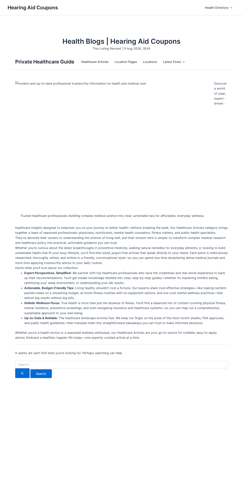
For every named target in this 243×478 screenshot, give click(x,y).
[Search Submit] (22, 373)
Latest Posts (172, 62)
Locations (150, 62)
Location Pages (126, 62)
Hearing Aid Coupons (33, 7)
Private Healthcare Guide (44, 62)
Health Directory (217, 8)
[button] (230, 7)
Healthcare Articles (95, 62)
